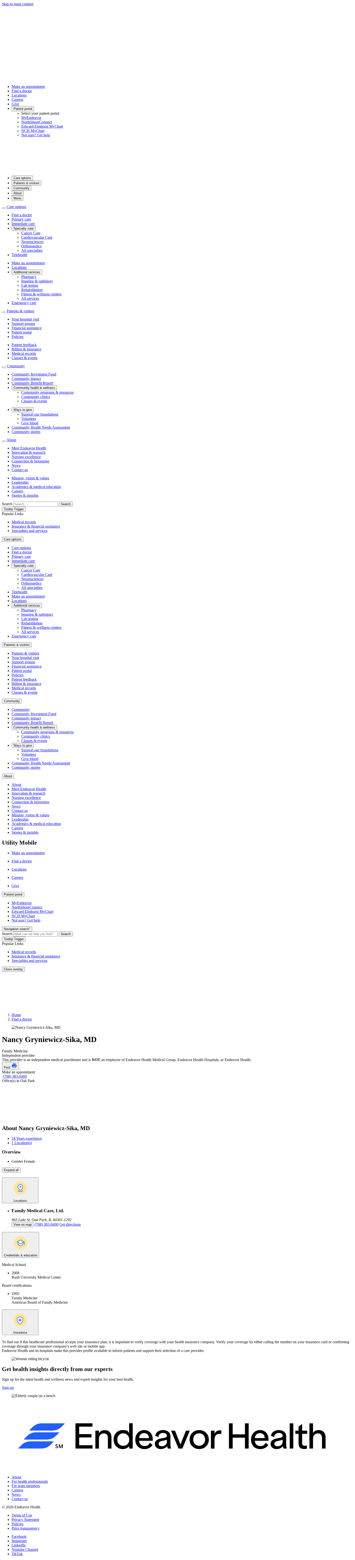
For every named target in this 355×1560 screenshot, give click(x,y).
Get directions (70, 1224)
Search (7, 504)
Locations (19, 95)
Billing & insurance (26, 349)
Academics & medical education (36, 487)
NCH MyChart (32, 131)
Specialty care (24, 228)
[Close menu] (4, 208)
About (18, 193)
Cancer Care (30, 233)
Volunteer (28, 419)
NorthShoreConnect (36, 122)
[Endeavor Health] (177, 169)
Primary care (21, 219)
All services (30, 298)
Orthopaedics (31, 246)
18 (27, 1138)
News (16, 465)
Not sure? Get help (35, 135)
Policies (17, 337)
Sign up (8, 1387)
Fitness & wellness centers (41, 294)
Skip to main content (17, 4)
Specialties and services (29, 531)
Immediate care (23, 224)
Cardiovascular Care (36, 237)
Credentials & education (20, 1255)
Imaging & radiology (37, 281)
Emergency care (24, 303)
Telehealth (19, 255)
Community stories (26, 432)
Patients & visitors (26, 183)
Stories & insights (25, 495)
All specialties (32, 250)
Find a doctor (22, 91)
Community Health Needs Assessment (41, 427)
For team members (26, 1486)
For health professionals (30, 1481)
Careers (17, 100)
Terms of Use (22, 1515)
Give (15, 104)
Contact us (20, 470)
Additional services (27, 272)
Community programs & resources (47, 392)
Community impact (26, 379)
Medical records (24, 353)
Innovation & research (28, 452)
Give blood (29, 423)
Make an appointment (28, 86)
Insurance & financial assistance (36, 526)
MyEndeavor (31, 118)
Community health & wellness (34, 388)
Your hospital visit (25, 319)
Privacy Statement (25, 1520)
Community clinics (35, 397)
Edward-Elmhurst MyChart (42, 126)
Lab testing (29, 285)
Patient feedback (24, 345)
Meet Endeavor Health (29, 448)
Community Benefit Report (32, 383)
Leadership (20, 482)
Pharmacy (28, 277)
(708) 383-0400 (14, 1076)
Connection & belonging (30, 461)
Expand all (11, 1170)
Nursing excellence (26, 457)
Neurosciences (32, 242)
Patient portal (23, 109)
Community (21, 188)
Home (16, 1015)
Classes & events (24, 358)
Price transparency (26, 1528)
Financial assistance (27, 328)
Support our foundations (39, 414)
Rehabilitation (32, 290)
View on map (23, 1224)
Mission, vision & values (30, 478)
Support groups (23, 324)
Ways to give (23, 410)
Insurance (20, 1332)
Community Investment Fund (34, 374)
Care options (22, 178)
